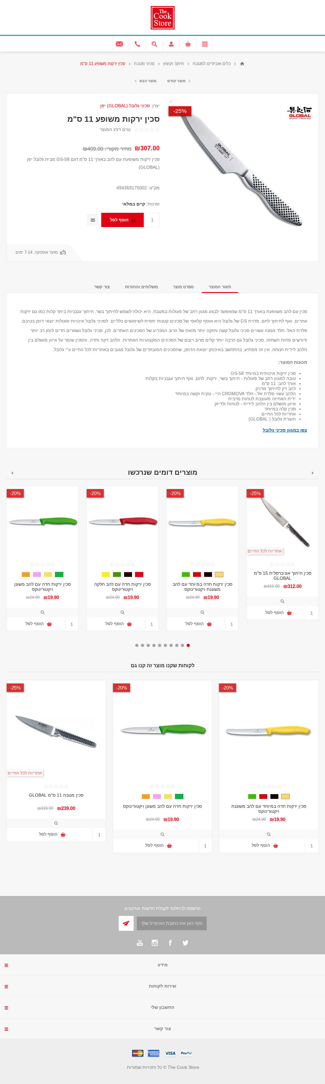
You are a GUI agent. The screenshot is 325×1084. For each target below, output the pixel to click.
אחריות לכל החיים (265, 550)
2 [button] (182, 645)
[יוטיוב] (140, 943)
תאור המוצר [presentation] (220, 286)
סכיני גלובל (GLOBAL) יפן (125, 105)
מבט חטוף (282, 601)
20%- (175, 493)
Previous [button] (313, 473)
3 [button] (176, 645)
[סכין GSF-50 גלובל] (282, 522)
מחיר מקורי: (118, 149)
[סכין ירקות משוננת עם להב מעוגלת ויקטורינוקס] (202, 522)
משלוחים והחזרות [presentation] (141, 286)
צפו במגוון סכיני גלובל (285, 430)
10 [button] (136, 645)
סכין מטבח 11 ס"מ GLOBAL (56, 795)
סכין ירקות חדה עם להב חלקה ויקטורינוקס (122, 587)
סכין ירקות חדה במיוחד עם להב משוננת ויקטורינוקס (202, 587)
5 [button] (165, 645)
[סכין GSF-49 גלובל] (56, 730)
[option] (282, 558)
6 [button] (159, 645)
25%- (180, 111)
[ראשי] (242, 64)
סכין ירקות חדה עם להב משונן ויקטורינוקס (42, 587)
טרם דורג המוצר (115, 129)
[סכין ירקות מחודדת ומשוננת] (42, 522)
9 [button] (142, 645)
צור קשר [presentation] (102, 286)
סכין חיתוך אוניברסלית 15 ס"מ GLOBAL (282, 576)
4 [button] (171, 645)
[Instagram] (155, 943)
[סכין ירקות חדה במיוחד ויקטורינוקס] (122, 522)
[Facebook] (170, 943)
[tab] (220, 287)
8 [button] (148, 645)
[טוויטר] (185, 943)
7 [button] (154, 645)
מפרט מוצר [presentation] (183, 286)
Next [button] (12, 473)
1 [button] (188, 645)
